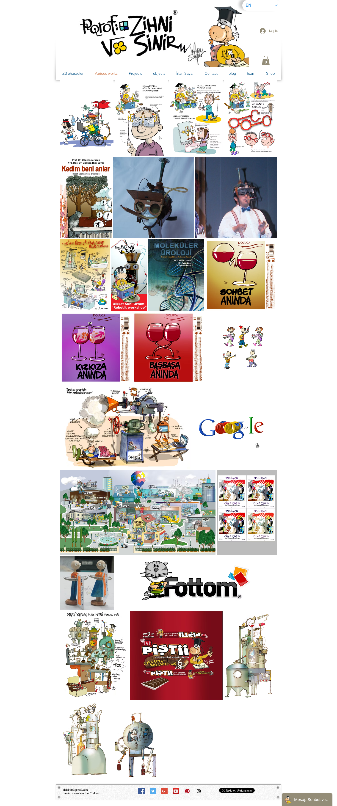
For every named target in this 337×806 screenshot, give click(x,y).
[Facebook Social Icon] (141, 791)
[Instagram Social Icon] (199, 791)
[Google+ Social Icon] (164, 791)
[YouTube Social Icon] (176, 791)
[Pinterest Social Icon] (187, 791)
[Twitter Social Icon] (153, 791)
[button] (266, 60)
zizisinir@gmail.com (75, 790)
